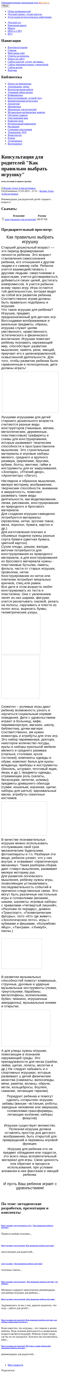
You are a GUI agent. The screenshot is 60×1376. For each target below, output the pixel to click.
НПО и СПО (15, 31)
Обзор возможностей (19, 11)
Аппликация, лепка (18, 86)
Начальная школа (17, 25)
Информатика (15, 95)
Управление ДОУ (17, 132)
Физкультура (15, 135)
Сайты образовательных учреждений (28, 64)
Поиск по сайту (16, 58)
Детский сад (14, 22)
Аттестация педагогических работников (30, 17)
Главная (12, 50)
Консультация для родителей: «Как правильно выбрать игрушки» (28, 1299)
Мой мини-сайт (16, 53)
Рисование (13, 126)
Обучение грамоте (18, 115)
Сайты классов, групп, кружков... (26, 61)
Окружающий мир (18, 118)
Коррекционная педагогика (23, 101)
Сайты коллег (15, 67)
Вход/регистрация (17, 47)
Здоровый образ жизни (20, 92)
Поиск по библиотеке (19, 83)
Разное (11, 138)
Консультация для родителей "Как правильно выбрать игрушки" (27, 1245)
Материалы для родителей (22, 109)
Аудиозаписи (15, 141)
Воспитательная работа (20, 89)
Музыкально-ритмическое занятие (26, 112)
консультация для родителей (20, 219)
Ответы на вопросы (18, 56)
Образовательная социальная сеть (25, 2)
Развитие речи (15, 121)
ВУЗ (10, 34)
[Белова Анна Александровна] (18, 188)
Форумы (12, 70)
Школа (11, 28)
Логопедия (14, 103)
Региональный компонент (22, 123)
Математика (14, 106)
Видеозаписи (15, 143)
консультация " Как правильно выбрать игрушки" (22, 1264)
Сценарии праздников (20, 129)
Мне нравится (15, 1365)
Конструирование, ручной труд (25, 98)
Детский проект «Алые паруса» (25, 14)
